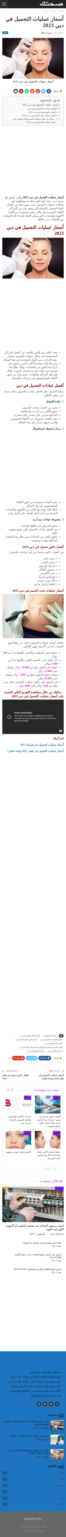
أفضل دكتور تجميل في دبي (53, 1043)
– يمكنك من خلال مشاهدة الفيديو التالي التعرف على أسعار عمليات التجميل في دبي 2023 (34, 120)
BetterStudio (39, 1531)
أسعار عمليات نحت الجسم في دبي (51, 1039)
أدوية (62, 1473)
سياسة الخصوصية (33, 1518)
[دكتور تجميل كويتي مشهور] (18, 1140)
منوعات (59, 1189)
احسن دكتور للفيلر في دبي (35, 1051)
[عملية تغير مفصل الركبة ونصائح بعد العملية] (57, 1439)
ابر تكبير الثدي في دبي (55, 1051)
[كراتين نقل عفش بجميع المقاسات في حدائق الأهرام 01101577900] (57, 1454)
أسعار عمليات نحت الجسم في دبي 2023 (39, 115)
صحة (62, 1479)
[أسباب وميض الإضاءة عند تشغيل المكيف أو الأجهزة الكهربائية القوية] (33, 1204)
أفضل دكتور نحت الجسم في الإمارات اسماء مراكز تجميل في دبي (41, 1047)
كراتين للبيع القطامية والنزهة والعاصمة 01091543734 (37, 1269)
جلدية (27, 1098)
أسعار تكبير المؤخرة (49, 1036)
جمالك (61, 1504)
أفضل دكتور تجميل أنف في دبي (26, 1039)
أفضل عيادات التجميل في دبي (42, 108)
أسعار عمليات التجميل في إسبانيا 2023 (42, 744)
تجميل (5, 32)
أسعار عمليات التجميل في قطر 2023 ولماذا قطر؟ (35, 751)
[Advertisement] (33, 161)
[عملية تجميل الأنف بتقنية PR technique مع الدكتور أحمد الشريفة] (47, 1140)
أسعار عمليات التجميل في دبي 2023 (40, 104)
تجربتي (61, 1485)
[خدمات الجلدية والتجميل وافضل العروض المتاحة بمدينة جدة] (18, 1104)
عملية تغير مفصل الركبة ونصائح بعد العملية (42, 1243)
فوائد (61, 1498)
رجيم (62, 1492)
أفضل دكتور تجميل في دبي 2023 (42, 112)
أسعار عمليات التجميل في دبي (30, 1036)
